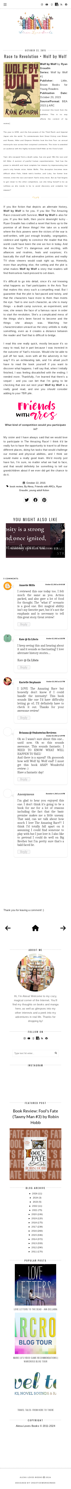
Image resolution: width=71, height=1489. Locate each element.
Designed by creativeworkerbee (35, 1483)
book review (16, 486)
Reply (23, 624)
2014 (34, 1239)
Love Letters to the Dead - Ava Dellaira (35, 1309)
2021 (35, 1210)
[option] (35, 540)
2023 (36, 1202)
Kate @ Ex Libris (28, 639)
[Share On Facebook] (35, 500)
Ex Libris (32, 660)
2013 (34, 1243)
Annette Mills (27, 585)
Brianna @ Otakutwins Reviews (37, 732)
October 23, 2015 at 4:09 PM (55, 736)
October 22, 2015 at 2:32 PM (55, 638)
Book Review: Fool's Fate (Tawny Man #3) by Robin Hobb (35, 1116)
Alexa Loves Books (31, 1477)
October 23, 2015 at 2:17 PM (55, 681)
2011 (34, 1251)
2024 (36, 1198)
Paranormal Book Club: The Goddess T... (35, 548)
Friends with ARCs (45, 486)
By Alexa (28, 486)
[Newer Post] (7, 928)
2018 (34, 1222)
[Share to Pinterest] (44, 500)
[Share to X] (27, 500)
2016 (34, 1231)
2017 (34, 1227)
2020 (34, 1214)
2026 (35, 1193)
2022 (35, 1206)
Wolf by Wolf (48, 64)
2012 (34, 1247)
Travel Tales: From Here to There (35, 1410)
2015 (34, 1235)
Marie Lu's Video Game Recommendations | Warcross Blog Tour (35, 1359)
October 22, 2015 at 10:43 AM (55, 584)
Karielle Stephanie (30, 682)
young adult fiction (39, 490)
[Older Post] (63, 928)
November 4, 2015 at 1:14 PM (55, 794)
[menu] (5, 4)
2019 (34, 1218)
